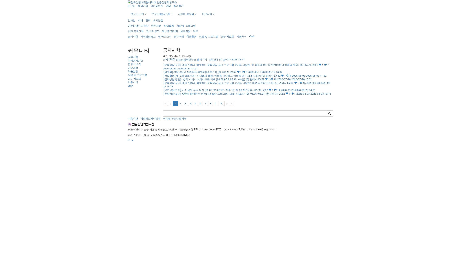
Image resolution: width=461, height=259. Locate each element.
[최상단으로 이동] (129, 140)
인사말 (131, 20)
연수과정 (156, 25)
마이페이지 (157, 6)
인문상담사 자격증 (138, 25)
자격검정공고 (148, 36)
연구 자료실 (227, 36)
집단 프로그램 (136, 31)
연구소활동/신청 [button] (161, 14)
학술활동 (169, 25)
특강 (195, 31)
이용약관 (133, 118)
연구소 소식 (164, 36)
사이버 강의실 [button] (186, 14)
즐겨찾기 (178, 6)
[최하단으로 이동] (132, 140)
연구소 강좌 (153, 31)
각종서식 (242, 36)
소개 (140, 20)
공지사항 (133, 36)
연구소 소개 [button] (138, 14)
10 (221, 103)
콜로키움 (185, 31)
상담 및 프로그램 (186, 25)
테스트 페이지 (170, 31)
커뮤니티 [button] (207, 14)
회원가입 (143, 6)
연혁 (148, 20)
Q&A (168, 6)
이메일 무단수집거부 (175, 118)
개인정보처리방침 (150, 118)
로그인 (131, 6)
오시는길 (158, 20)
